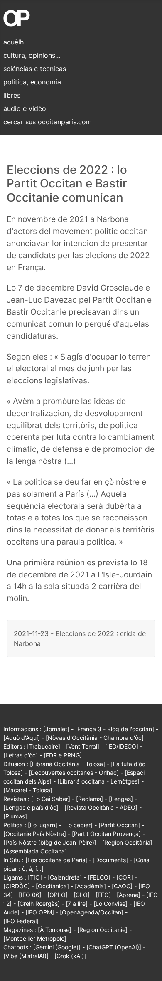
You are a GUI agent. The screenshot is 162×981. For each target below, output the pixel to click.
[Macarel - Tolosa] (27, 790)
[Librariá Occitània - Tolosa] (67, 763)
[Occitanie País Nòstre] (34, 833)
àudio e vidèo (24, 108)
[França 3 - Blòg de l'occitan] (114, 728)
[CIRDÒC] (16, 886)
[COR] (124, 877)
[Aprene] (128, 894)
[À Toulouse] (54, 929)
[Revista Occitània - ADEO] (100, 807)
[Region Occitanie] (102, 929)
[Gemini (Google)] (57, 947)
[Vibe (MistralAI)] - (28, 955)
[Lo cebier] (78, 824)
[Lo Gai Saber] (50, 798)
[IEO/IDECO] (121, 746)
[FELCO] (99, 877)
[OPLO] (57, 894)
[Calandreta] (65, 877)
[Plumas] (15, 816)
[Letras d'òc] (20, 755)
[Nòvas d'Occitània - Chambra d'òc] (95, 737)
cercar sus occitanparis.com (47, 122)
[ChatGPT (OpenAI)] (113, 947)
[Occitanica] (52, 886)
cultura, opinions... (31, 55)
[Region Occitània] (127, 842)
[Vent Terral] (82, 746)
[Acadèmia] (90, 886)
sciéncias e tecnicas (34, 68)
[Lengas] (121, 798)
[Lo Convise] (110, 903)
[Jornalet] (56, 728)
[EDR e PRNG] (63, 755)
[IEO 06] (30, 894)
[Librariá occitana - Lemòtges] (98, 781)
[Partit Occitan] (119, 824)
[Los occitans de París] (56, 859)
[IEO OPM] (39, 912)
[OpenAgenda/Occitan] (91, 912)
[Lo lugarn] (42, 824)
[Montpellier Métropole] (34, 938)
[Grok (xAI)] (70, 955)
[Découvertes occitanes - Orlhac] (74, 772)
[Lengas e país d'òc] (31, 807)
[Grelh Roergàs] (38, 903)
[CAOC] (122, 886)
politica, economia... (34, 82)
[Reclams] (89, 798)
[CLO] (82, 894)
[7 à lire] (77, 903)
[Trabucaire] (43, 746)
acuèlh (13, 42)
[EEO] (103, 894)
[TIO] (35, 877)
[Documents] (110, 859)
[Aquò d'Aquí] (21, 737)
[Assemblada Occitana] (35, 851)
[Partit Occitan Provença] (106, 833)
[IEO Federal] (21, 920)
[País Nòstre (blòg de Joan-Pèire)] (49, 842)
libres (11, 95)
